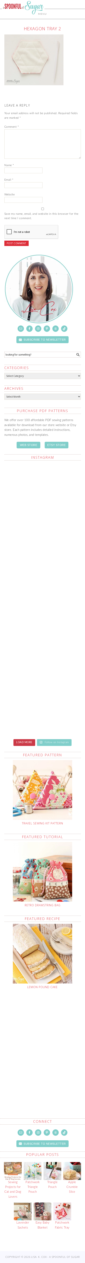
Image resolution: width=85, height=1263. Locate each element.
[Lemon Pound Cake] (42, 954)
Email (8, 179)
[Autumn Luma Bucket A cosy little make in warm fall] (42, 712)
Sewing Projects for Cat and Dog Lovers (12, 1189)
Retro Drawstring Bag (42, 905)
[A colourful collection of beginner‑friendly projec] (42, 531)
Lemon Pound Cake (42, 987)
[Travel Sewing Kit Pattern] (42, 790)
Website (9, 194)
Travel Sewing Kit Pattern (42, 823)
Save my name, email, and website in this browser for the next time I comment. (41, 216)
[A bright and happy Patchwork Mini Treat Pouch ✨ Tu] (42, 576)
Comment (11, 126)
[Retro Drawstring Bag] (42, 872)
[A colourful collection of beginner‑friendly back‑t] (42, 667)
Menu (42, 14)
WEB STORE (28, 445)
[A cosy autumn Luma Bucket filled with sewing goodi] (42, 622)
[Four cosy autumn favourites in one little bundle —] (42, 486)
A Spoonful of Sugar (23, 16)
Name (9, 165)
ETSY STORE (56, 445)
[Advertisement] (42, 1044)
